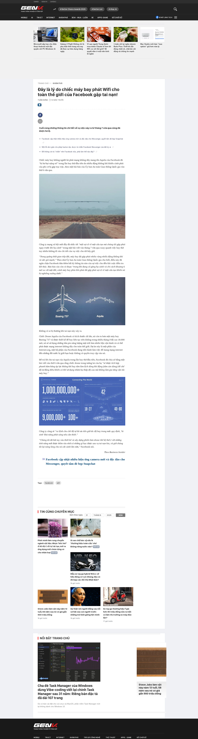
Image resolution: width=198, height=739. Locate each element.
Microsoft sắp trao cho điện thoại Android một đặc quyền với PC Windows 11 (45, 46)
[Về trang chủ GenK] (32, 9)
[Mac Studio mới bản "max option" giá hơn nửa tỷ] (152, 34)
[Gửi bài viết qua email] (39, 106)
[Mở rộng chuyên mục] (175, 17)
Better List (98, 9)
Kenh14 (44, 2)
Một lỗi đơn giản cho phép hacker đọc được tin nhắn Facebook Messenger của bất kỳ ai (76, 147)
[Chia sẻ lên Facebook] (40, 115)
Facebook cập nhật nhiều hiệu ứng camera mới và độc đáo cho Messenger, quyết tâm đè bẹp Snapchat (85, 461)
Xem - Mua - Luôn (80, 17)
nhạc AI (113, 9)
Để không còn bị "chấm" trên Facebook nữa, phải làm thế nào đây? (68, 152)
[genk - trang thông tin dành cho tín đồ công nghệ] (46, 726)
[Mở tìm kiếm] (175, 9)
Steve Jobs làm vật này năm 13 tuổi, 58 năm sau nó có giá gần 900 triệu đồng (52, 612)
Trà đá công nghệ (92, 737)
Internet (50, 17)
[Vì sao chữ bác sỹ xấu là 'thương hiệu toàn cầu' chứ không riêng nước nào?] (85, 528)
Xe (92, 17)
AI (32, 17)
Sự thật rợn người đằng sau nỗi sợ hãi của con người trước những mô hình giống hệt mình (85, 612)
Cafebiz (53, 2)
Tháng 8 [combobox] (97, 515)
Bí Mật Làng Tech (165, 17)
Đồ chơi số (117, 17)
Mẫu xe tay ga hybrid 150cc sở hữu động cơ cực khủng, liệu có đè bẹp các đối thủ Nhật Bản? (85, 577)
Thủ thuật (110, 737)
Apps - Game (126, 737)
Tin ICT (40, 17)
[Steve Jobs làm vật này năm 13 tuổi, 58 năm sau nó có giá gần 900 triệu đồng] (53, 596)
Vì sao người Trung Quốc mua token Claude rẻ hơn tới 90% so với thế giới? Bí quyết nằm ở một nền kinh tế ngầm (99, 49)
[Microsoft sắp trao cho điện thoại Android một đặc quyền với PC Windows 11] (46, 34)
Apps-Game (102, 17)
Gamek (36, 2)
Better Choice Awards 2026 (74, 9)
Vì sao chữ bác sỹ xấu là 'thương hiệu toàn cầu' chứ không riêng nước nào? (83, 543)
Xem (121, 515)
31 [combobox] (87, 515)
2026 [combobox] (109, 515)
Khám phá (63, 17)
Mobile (24, 17)
